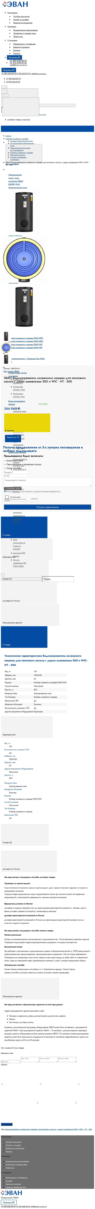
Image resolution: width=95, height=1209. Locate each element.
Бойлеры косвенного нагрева (20, 332)
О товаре (7, 535)
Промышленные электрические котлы (22, 144)
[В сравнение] (18, 187)
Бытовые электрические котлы (20, 169)
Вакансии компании (21, 47)
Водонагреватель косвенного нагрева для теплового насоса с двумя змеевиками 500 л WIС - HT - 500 (48, 1129)
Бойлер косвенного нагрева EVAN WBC (25, 341)
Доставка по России (11, 600)
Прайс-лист (18, 36)
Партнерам (11, 26)
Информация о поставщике (24, 44)
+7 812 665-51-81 (18, 62)
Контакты (16, 50)
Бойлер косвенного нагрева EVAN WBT (25, 338)
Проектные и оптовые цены (24, 33)
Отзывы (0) (7, 578)
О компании (12, 40)
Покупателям (12, 12)
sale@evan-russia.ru (18, 65)
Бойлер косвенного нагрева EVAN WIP (25, 347)
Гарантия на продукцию (22, 22)
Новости (16, 53)
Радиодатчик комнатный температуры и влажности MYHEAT (19, 515)
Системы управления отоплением (22, 367)
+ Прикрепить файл (12, 488)
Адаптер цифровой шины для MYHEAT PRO (19, 413)
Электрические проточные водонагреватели (20, 149)
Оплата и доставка (21, 19)
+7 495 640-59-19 (18, 60)
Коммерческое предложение (25, 30)
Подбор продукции (21, 16)
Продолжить (7, 1124)
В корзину (10, 430)
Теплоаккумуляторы (16, 353)
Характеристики (9, 557)
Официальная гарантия (13, 622)
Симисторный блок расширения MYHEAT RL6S (19, 443)
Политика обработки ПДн (52, 491)
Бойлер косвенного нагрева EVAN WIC (25, 344)
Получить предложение (47, 507)
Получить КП (14, 57)
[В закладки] (53, 187)
